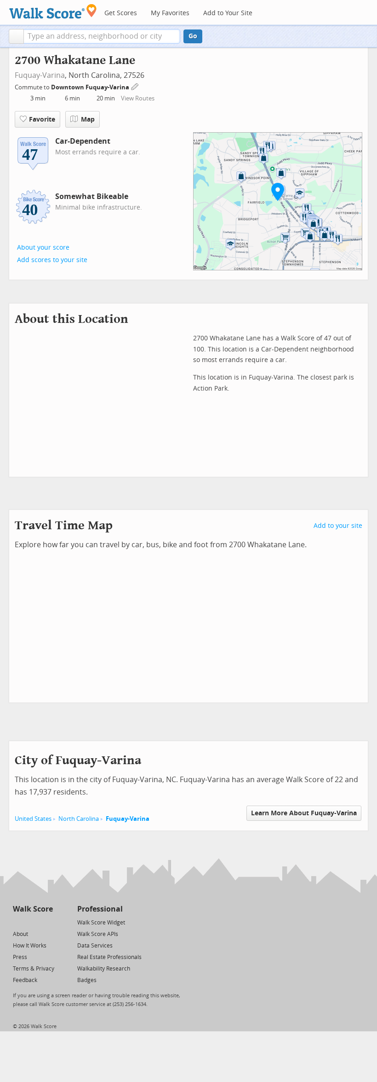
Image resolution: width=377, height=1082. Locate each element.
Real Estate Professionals (109, 957)
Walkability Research (103, 968)
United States (33, 818)
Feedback (25, 980)
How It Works (29, 945)
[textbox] (101, 36)
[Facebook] (32, 922)
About (20, 934)
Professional (100, 909)
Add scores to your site (52, 260)
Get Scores (120, 13)
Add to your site (338, 526)
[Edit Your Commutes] (135, 86)
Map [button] (88, 119)
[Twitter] (18, 922)
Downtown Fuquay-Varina (91, 87)
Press (20, 957)
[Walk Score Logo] (53, 11)
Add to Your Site (227, 13)
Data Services (95, 945)
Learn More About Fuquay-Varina (304, 813)
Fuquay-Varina (40, 75)
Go (192, 36)
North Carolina (78, 818)
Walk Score (33, 909)
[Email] (46, 922)
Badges (87, 980)
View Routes (137, 98)
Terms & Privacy (33, 968)
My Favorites (170, 13)
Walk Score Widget (101, 922)
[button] (16, 36)
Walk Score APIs (97, 934)
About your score (43, 247)
